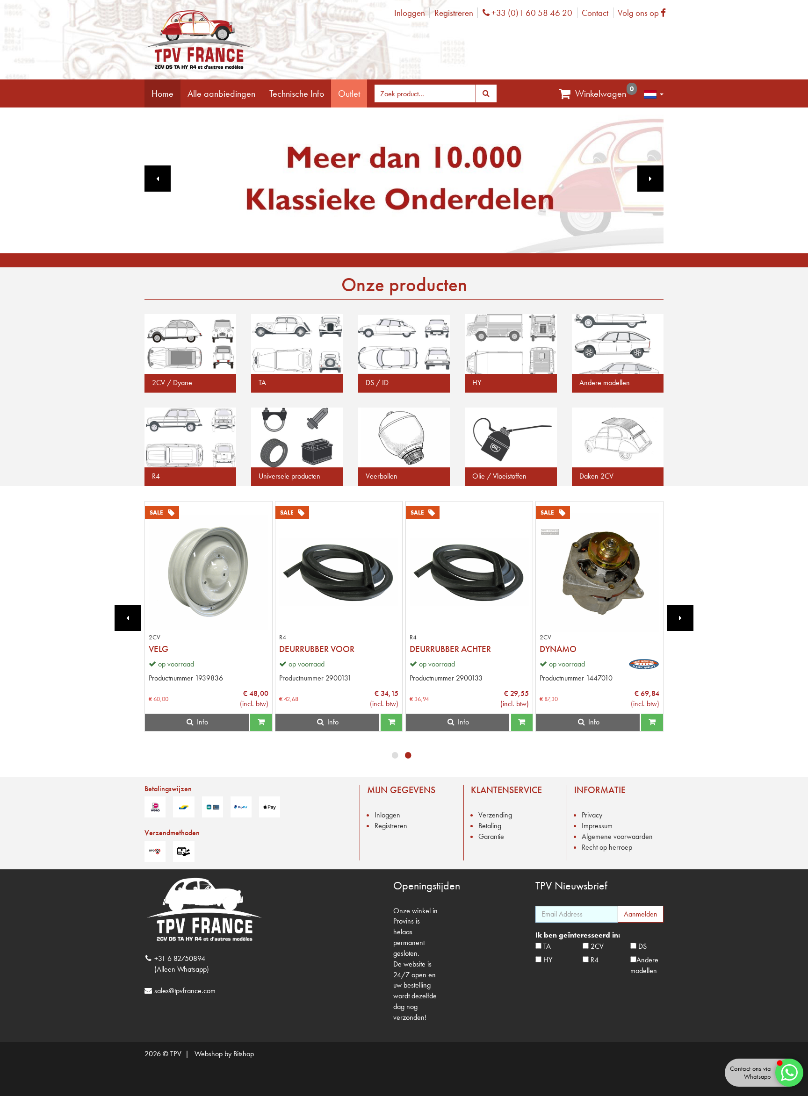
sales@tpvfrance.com (185, 991)
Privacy (592, 815)
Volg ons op (644, 12)
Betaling (489, 826)
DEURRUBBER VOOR (316, 649)
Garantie (491, 836)
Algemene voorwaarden (617, 836)
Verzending (495, 815)
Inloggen (409, 12)
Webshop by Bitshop (224, 1054)
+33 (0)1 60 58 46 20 (530, 12)
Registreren (453, 12)
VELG (158, 649)
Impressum (597, 826)
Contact (595, 12)
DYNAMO (558, 649)
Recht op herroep (607, 847)
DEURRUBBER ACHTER (450, 649)
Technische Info (296, 93)
